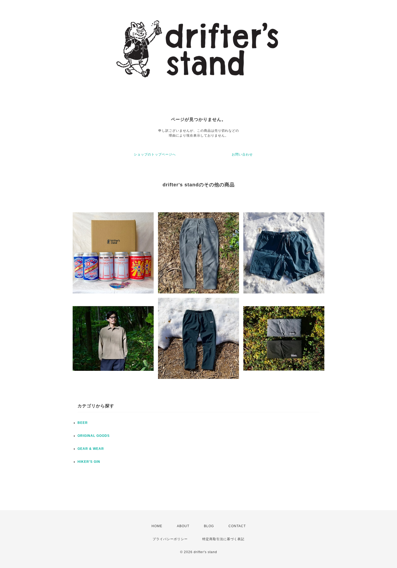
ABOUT (183, 526)
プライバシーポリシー (170, 539)
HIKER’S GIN (89, 462)
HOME (157, 526)
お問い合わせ (242, 154)
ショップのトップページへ (155, 154)
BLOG (209, 526)
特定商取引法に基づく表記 (223, 539)
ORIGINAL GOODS (94, 436)
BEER (83, 423)
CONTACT (237, 526)
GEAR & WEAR (91, 449)
